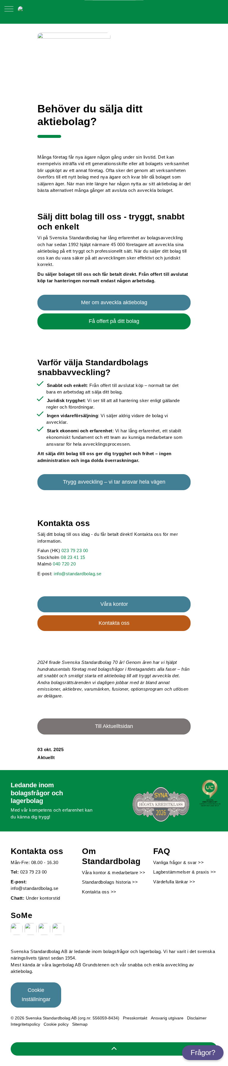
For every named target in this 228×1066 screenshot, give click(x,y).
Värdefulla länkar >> (174, 881)
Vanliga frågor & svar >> (178, 862)
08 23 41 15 (73, 557)
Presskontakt (135, 1018)
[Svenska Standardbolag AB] (48, 9)
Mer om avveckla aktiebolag (114, 302)
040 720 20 (64, 563)
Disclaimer (197, 1018)
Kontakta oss (114, 623)
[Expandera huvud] (9, 12)
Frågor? (203, 1053)
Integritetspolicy (25, 1024)
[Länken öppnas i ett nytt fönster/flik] (17, 929)
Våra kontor (114, 604)
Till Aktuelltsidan (114, 726)
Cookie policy (56, 1024)
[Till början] (114, 1049)
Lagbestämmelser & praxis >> (184, 871)
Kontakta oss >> (99, 891)
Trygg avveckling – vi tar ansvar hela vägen (114, 482)
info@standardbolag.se (78, 573)
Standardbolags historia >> (110, 882)
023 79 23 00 (74, 550)
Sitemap (80, 1024)
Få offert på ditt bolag (114, 321)
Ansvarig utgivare (167, 1018)
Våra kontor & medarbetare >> (113, 872)
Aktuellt (46, 757)
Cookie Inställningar (36, 995)
